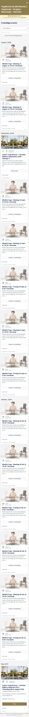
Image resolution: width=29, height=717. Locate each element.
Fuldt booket (14, 171)
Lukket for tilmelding (14, 78)
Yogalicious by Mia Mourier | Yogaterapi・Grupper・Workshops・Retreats (14, 9)
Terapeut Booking (21, 713)
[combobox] (14, 32)
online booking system (8, 713)
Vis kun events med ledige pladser (13, 35)
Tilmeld (14, 704)
